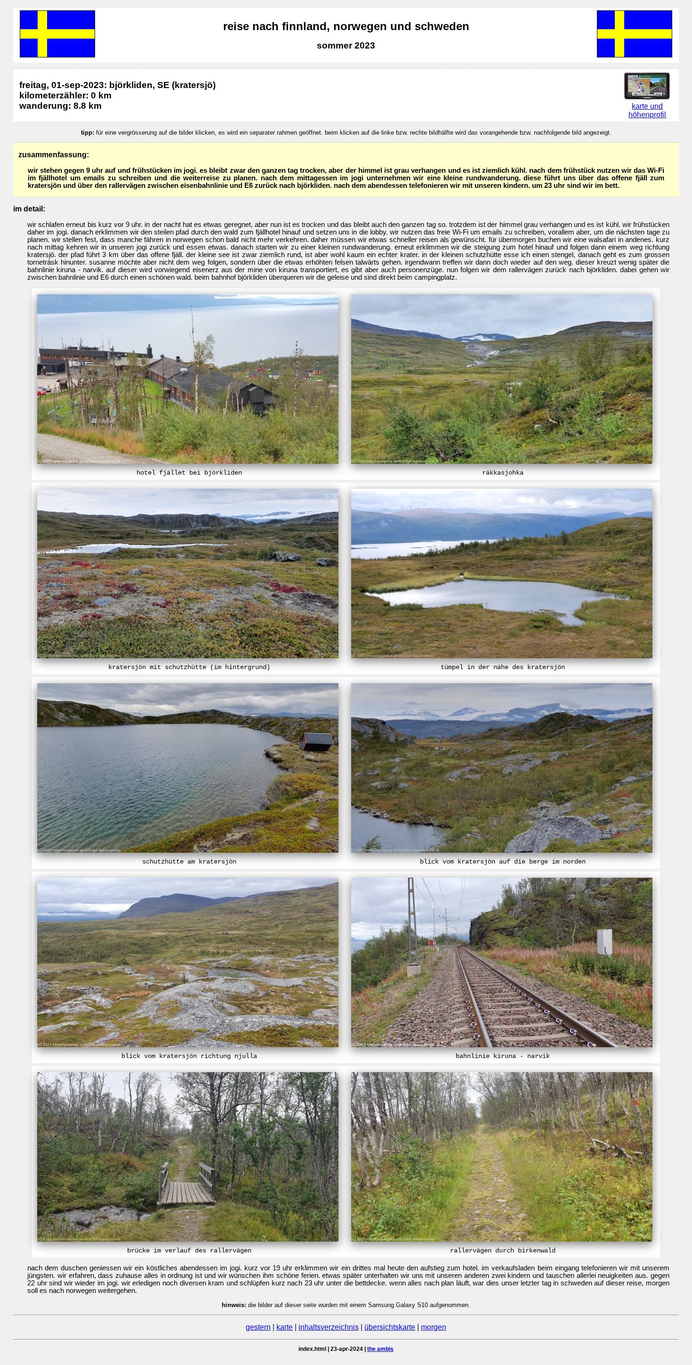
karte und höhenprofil (647, 110)
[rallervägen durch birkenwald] (501, 1239)
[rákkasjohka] (501, 461)
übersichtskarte (389, 1327)
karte (284, 1327)
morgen (433, 1327)
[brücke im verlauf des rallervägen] (187, 1239)
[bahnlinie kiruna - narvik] (501, 1045)
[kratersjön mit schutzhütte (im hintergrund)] (187, 656)
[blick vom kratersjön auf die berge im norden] (501, 850)
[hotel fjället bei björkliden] (187, 461)
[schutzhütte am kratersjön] (187, 850)
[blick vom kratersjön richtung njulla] (187, 1045)
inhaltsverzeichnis (328, 1327)
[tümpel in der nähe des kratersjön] (501, 656)
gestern (258, 1327)
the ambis (380, 1349)
